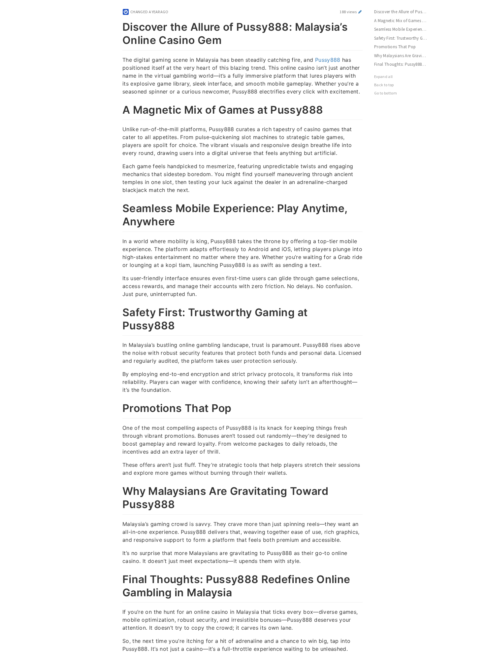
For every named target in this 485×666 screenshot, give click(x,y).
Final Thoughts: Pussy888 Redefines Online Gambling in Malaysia (404, 64)
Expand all (383, 76)
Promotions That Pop (395, 47)
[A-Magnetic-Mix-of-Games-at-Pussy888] (116, 108)
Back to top (384, 84)
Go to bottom (385, 93)
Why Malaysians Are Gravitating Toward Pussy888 (404, 55)
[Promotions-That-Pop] (116, 407)
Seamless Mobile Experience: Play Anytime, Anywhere (404, 29)
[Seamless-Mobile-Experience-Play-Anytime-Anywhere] (116, 207)
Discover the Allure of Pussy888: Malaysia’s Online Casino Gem (404, 12)
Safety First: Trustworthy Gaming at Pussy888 (404, 38)
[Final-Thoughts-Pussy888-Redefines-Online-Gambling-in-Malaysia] (116, 578)
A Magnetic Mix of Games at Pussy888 (404, 20)
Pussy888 (327, 59)
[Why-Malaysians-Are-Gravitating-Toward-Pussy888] (116, 490)
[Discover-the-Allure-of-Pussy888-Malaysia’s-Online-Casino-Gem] (116, 25)
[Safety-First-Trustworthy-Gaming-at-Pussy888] (116, 311)
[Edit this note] (360, 11)
